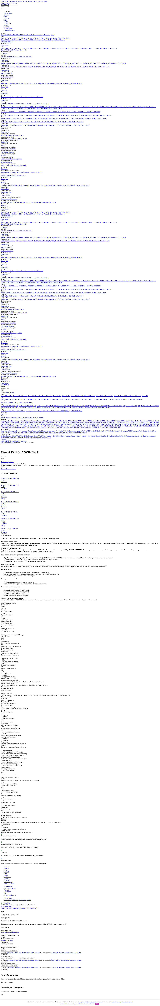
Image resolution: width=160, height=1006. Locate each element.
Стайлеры (13, 97)
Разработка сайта (6, 906)
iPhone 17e (37, 38)
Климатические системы (29, 97)
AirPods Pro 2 (22, 56)
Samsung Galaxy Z (42, 103)
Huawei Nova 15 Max (89, 118)
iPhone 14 (62, 40)
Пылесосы (40, 97)
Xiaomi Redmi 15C (45, 108)
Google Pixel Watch (6, 192)
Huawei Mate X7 (29, 118)
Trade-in (23, 1)
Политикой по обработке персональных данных (66, 952)
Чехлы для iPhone (6, 135)
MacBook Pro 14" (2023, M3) (100, 67)
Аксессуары (8, 28)
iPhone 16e (10, 40)
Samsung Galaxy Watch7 (82, 185)
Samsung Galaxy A (19, 103)
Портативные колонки (18, 175)
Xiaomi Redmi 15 (56, 108)
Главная (3, 442)
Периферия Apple (6, 162)
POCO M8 (81, 112)
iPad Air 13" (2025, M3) (80, 48)
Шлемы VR (4, 205)
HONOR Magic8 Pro (7, 115)
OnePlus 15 (48, 122)
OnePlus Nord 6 (14, 122)
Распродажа (8, 13)
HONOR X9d (89, 115)
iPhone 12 (10, 41)
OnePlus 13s (56, 122)
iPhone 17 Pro (16, 38)
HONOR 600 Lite (49, 115)
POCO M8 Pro (73, 112)
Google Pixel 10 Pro (21, 125)
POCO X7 (40, 112)
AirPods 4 (29, 56)
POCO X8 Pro (23, 112)
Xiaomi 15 (79, 107)
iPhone (6, 15)
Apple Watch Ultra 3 (7, 83)
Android (6, 27)
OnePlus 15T (33, 122)
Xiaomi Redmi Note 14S (8, 108)
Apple (17, 159)
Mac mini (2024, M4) (7, 73)
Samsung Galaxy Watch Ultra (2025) (12, 185)
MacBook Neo (5, 70)
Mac (5, 20)
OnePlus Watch (5, 195)
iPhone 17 (31, 38)
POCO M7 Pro (89, 112)
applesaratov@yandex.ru (19, 441)
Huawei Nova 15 (101, 118)
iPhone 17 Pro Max (6, 38)
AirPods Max (5, 56)
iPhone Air (24, 38)
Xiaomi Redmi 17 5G (33, 108)
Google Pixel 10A (43, 125)
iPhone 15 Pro (30, 40)
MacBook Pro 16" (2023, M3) (46, 67)
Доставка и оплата (15, 1)
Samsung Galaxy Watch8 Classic (50, 185)
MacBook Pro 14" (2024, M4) (82, 67)
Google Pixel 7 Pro (75, 125)
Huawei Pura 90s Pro (41, 118)
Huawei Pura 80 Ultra (54, 118)
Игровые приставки (7, 202)
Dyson (6, 25)
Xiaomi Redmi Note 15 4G (148, 107)
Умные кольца (5, 199)
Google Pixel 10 (33, 125)
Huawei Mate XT (6, 118)
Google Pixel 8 (64, 125)
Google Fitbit (5, 189)
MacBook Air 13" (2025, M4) (28, 63)
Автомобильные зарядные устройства (30, 172)
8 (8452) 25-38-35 (6, 3)
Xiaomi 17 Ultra (20, 107)
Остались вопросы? (33, 908)
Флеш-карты (5, 132)
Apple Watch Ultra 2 (19, 83)
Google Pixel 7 (85, 125)
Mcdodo (12, 159)
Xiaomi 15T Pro (64, 107)
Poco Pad (4, 112)
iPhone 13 (4, 41)
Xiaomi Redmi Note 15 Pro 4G (130, 107)
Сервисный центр (42, 1)
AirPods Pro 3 (13, 56)
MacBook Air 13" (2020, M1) (63, 63)
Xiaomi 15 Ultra (54, 107)
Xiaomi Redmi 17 (21, 108)
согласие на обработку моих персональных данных (23, 952)
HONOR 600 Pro (29, 115)
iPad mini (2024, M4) (20, 50)
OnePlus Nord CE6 (66, 122)
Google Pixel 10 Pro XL (8, 125)
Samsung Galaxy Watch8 (67, 185)
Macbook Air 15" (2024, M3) (117, 63)
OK (97, 1003)
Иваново (9, 932)
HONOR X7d (107, 115)
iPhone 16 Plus (66, 38)
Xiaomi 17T (38, 107)
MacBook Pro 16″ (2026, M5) (10, 67)
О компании (5, 1)
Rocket (8, 159)
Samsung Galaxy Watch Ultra (32, 185)
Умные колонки (6, 175)
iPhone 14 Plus (54, 40)
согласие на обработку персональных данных (90, 1001)
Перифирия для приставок (47, 202)
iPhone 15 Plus (39, 40)
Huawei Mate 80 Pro (17, 118)
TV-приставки (34, 202)
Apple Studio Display (7, 77)
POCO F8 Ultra (48, 112)
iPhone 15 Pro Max (20, 40)
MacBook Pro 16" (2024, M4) (28, 67)
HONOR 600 (39, 115)
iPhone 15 (47, 40)
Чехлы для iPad (6, 138)
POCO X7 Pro (32, 112)
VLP (7, 142)
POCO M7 (97, 112)
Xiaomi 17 (45, 107)
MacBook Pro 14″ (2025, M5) (64, 67)
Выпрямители (5, 97)
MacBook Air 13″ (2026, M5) (10, 63)
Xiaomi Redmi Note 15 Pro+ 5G (92, 107)
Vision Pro (7, 23)
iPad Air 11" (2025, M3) (110, 48)
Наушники (4, 169)
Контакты (29, 1)
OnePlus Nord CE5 (77, 122)
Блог (34, 1)
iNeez (12, 165)
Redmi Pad (4, 107)
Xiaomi (13, 442)
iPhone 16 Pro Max (47, 38)
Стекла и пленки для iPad (19, 138)
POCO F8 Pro (57, 112)
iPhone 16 (4, 40)
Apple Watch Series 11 (32, 83)
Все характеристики (7, 462)
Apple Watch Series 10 (46, 83)
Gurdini (3, 142)
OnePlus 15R (41, 122)
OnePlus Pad (5, 122)
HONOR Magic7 (19, 115)
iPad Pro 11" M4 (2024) (51, 48)
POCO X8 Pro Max (13, 112)
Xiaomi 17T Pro (30, 107)
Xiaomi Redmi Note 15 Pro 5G (111, 107)
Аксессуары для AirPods (8, 149)
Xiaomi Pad (11, 107)
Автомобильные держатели (10, 172)
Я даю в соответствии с (42, 952)
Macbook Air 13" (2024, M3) (45, 63)
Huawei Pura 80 (78, 118)
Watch (6, 22)
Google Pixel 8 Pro (54, 125)
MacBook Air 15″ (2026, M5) (81, 63)
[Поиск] (2, 390)
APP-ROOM (6, 903)
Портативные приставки (22, 202)
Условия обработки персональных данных (17, 900)
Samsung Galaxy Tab (7, 103)
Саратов (14, 3)
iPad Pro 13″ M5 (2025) (8, 48)
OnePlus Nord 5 (24, 122)
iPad (5, 16)
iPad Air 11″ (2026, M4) (95, 48)
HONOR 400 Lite (71, 115)
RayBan (3, 182)
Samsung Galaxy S (31, 103)
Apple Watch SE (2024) (75, 83)
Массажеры (13, 199)
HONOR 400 (81, 115)
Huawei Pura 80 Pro (67, 118)
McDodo (11, 152)
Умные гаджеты (9, 30)
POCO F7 (65, 112)
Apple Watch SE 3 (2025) (60, 83)
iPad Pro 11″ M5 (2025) (37, 48)
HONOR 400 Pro (60, 115)
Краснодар (15, 932)
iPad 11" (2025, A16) (7, 50)
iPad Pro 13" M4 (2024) (22, 48)
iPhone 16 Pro (57, 38)
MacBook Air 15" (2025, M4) (99, 63)
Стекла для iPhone (18, 135)
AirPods (6, 18)
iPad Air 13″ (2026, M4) (66, 48)
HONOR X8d (98, 115)
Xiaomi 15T (72, 107)
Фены (19, 97)
